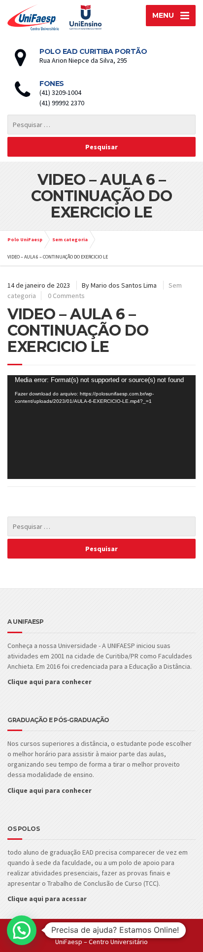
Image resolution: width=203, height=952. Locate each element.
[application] (101, 427)
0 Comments (66, 295)
